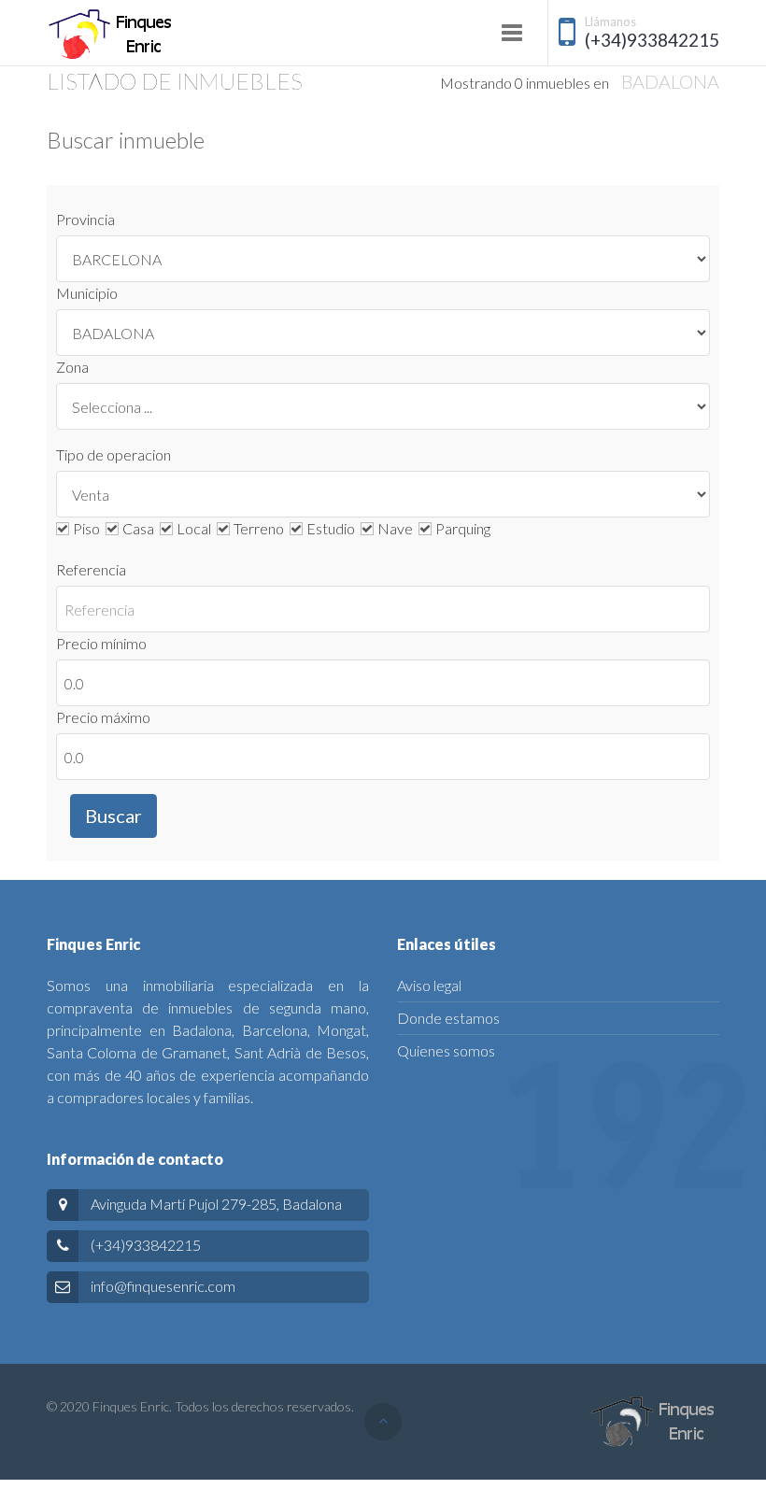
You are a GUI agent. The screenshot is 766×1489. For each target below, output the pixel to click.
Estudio (332, 528)
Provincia (85, 219)
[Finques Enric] (112, 34)
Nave (396, 528)
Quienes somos (446, 1050)
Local (195, 528)
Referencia (91, 569)
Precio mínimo (101, 643)
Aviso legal (429, 985)
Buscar (113, 815)
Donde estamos (448, 1018)
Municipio (87, 293)
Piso (88, 528)
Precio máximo (103, 717)
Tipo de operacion (113, 454)
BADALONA (670, 81)
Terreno (260, 528)
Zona (72, 367)
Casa (139, 528)
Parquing (464, 528)
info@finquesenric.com (163, 1286)
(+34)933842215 (652, 39)
